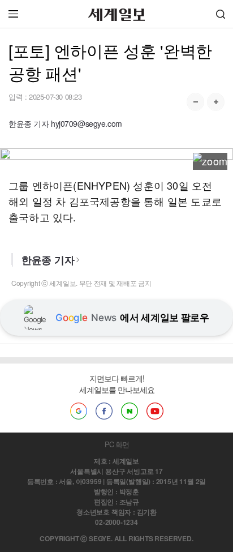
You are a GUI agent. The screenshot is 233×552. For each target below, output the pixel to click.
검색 (220, 14)
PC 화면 (117, 444)
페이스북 (104, 411)
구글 (78, 411)
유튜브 (154, 411)
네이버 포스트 (129, 411)
